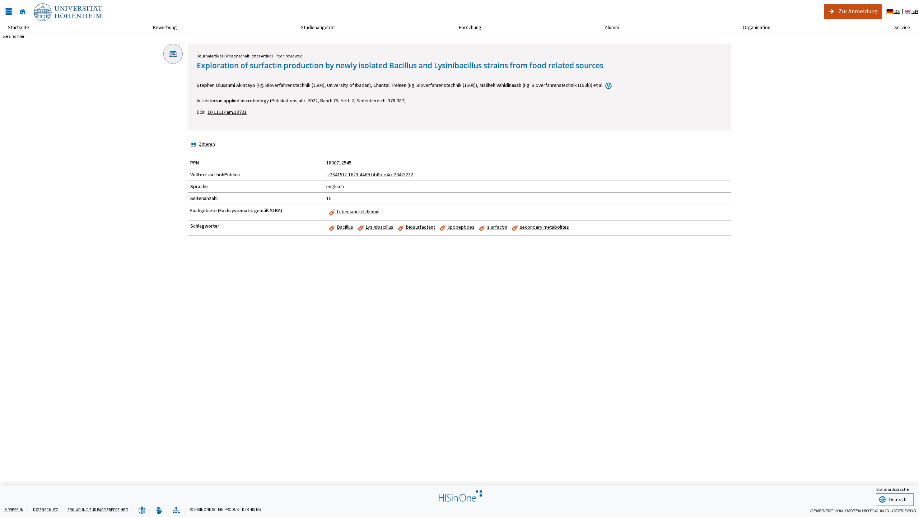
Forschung (466, 27)
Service (898, 27)
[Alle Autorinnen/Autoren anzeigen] (608, 85)
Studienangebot (314, 27)
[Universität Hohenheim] (67, 11)
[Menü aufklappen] (9, 11)
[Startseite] (22, 11)
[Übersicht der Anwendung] (176, 511)
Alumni (608, 27)
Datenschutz (45, 510)
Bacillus (345, 227)
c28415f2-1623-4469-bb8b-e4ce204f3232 (370, 174)
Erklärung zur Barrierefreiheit (98, 510)
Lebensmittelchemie (358, 211)
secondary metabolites (544, 227)
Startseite (18, 27)
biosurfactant (420, 227)
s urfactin (497, 227)
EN (914, 11)
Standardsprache (892, 489)
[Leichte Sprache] (141, 511)
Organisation (752, 27)
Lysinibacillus (379, 227)
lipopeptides (461, 227)
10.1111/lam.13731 (227, 112)
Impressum (14, 510)
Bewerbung (161, 27)
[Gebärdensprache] (159, 511)
